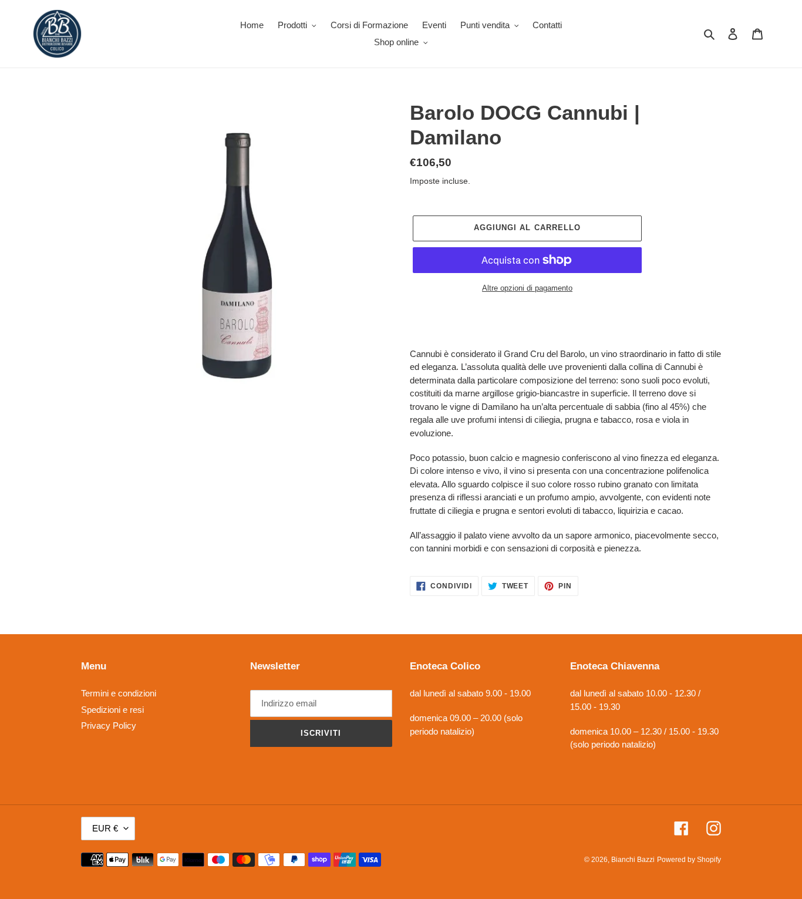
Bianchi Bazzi (633, 860)
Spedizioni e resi (112, 710)
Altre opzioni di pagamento (527, 288)
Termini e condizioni (118, 693)
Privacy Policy (108, 725)
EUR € (105, 828)
